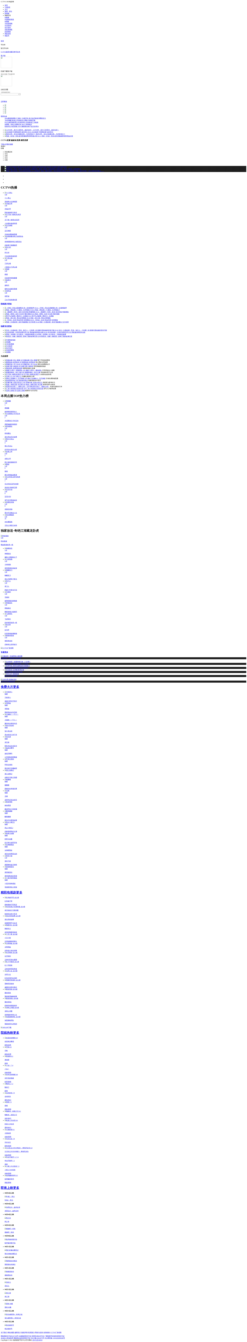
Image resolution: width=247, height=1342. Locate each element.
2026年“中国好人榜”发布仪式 (36, 167)
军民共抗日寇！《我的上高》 (39, 386)
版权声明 (24, 1332)
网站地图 (11, 1332)
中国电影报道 (9, 19)
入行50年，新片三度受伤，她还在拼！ (46, 130)
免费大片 (7, 687)
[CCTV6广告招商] (7, 648)
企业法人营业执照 (7, 1338)
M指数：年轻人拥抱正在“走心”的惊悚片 (18, 124)
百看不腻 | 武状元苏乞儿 (34, 382)
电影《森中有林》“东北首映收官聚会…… (89, 171)
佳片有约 (8, 27)
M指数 (7, 21)
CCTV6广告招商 (55, 1332)
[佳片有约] (8, 348)
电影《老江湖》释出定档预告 (40, 318)
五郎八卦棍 (21, 390)
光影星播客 (8, 29)
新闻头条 (4, 116)
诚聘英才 (17, 1332)
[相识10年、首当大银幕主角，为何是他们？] (20, 134)
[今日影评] (8, 346)
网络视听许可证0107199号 (10, 1336)
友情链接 (46, 1332)
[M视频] (8, 352)
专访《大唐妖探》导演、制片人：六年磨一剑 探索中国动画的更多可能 (83, 330)
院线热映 (7, 1032)
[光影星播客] (9, 350)
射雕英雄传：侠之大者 (32, 372)
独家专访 (4, 326)
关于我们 (4, 1332)
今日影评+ (8, 25)
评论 (10, 11)
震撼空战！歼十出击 (30, 364)
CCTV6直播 (5, 52)
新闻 (6, 11)
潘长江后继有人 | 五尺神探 (36, 378)
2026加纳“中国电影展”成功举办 (42, 132)
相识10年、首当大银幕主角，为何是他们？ (50, 134)
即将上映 (7, 1187)
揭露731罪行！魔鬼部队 (34, 370)
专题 (2, 652)
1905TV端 (4, 89)
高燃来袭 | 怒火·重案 (30, 360)
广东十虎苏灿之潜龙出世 (34, 388)
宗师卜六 (19, 376)
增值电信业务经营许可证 (22, 1338)
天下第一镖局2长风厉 (31, 374)
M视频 (7, 17)
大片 (6, 9)
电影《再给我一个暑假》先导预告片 (47, 310)
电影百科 (8, 33)
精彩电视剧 (8, 892)
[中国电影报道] (10, 340)
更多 (10, 304)
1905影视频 (8, 23)
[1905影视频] (9, 344)
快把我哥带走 (23, 380)
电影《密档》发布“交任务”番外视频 (47, 314)
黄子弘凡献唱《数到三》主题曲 (43, 316)
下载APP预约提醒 (7, 144)
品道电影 (8, 31)
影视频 (7, 13)
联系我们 (31, 1332)
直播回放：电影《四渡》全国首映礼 (43, 169)
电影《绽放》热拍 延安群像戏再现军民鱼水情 (57, 136)
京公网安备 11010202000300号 (54, 1338)
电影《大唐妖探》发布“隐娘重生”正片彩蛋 (54, 322)
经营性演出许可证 (38, 1336)
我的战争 (19, 368)
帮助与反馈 (39, 1332)
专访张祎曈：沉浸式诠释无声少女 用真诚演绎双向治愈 (66, 332)
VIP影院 (7, 7)
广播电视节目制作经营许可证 (54, 1336)
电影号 (7, 35)
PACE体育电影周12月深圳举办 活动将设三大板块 (21, 122)
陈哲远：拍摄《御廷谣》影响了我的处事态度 (56, 336)
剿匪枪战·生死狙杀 (28, 362)
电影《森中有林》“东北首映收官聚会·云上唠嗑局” (58, 171)
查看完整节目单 (14, 52)
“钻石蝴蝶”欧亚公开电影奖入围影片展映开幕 (20, 120)
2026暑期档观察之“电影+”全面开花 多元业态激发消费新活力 (25, 118)
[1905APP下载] (6, 1027)
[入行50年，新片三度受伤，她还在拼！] (19, 130)
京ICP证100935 (37, 1340)
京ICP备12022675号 (37, 1338)
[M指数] (8, 342)
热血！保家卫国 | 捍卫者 (34, 384)
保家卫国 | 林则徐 (27, 366)
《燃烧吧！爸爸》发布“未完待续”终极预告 (54, 312)
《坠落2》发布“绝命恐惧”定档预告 (46, 320)
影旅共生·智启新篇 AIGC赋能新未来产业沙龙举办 (22, 126)
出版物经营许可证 (25, 1336)
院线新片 (4, 304)
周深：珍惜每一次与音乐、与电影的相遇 (52, 334)
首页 (6, 5)
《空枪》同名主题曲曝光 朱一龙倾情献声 (53, 308)
